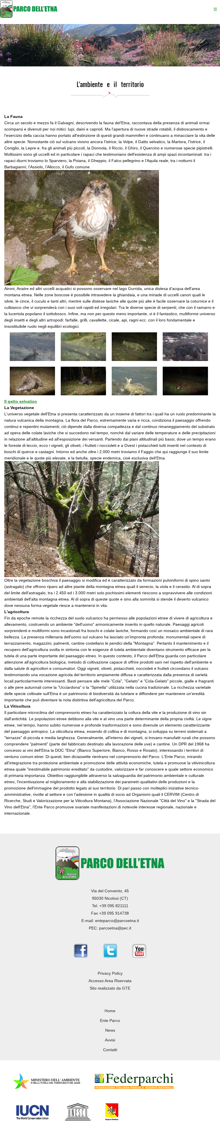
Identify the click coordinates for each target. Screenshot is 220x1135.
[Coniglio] (32, 359)
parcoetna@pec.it (115, 928)
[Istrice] (32, 394)
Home (110, 1010)
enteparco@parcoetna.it (117, 920)
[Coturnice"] (83, 359)
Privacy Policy (110, 973)
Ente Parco (110, 1020)
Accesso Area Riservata (110, 980)
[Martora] (185, 394)
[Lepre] (134, 394)
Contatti (110, 1049)
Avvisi (110, 1040)
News (110, 1030)
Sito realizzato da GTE (110, 988)
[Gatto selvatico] (134, 359)
